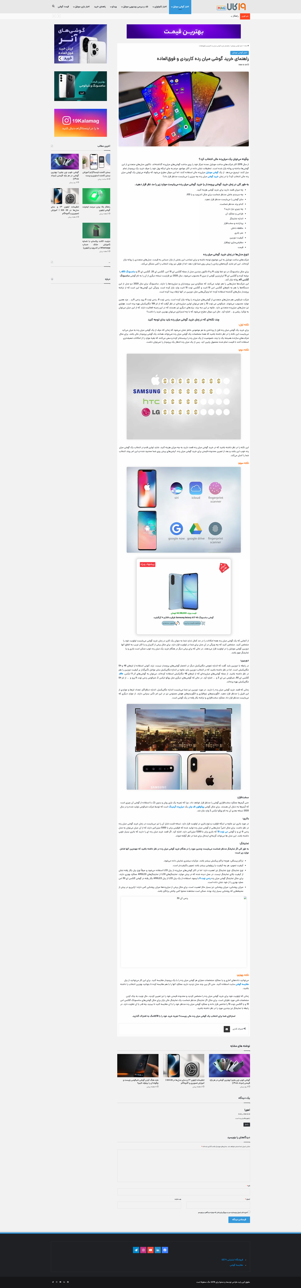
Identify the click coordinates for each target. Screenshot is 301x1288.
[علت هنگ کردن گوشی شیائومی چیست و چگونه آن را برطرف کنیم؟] (137, 1065)
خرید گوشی (213, 177)
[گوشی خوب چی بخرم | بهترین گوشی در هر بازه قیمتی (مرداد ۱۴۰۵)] (229, 1065)
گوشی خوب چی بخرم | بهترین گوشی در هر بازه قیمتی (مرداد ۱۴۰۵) (230, 1082)
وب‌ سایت (178, 1199)
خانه (245, 46)
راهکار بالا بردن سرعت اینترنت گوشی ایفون (218, 16)
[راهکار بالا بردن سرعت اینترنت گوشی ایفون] (96, 196)
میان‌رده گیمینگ (176, 807)
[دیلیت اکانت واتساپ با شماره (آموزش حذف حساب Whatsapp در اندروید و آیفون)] (96, 230)
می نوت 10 (222, 832)
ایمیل (247, 1199)
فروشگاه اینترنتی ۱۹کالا (232, 1260)
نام (248, 1186)
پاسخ (246, 1124)
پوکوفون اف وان (196, 807)
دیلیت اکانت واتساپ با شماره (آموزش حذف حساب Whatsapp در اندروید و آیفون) (96, 245)
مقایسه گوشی (242, 984)
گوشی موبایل (212, 172)
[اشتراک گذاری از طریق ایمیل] (227, 1029)
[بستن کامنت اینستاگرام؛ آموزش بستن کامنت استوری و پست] (96, 161)
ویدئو (114, 6)
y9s (121, 674)
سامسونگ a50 (128, 272)
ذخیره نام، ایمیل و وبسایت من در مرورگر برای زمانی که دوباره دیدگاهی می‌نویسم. (223, 1212)
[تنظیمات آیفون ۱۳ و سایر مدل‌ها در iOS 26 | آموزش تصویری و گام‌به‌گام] (183, 1065)
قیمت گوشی (63, 6)
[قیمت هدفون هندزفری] (184, 31)
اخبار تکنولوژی (160, 6)
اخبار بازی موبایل (82, 6)
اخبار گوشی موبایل (181, 6)
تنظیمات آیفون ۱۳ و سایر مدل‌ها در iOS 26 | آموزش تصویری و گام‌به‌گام (184, 1082)
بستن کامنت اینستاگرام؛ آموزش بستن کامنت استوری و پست (96, 174)
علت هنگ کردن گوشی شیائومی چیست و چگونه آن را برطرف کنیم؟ (140, 1082)
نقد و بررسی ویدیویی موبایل (135, 6)
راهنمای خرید (100, 6)
